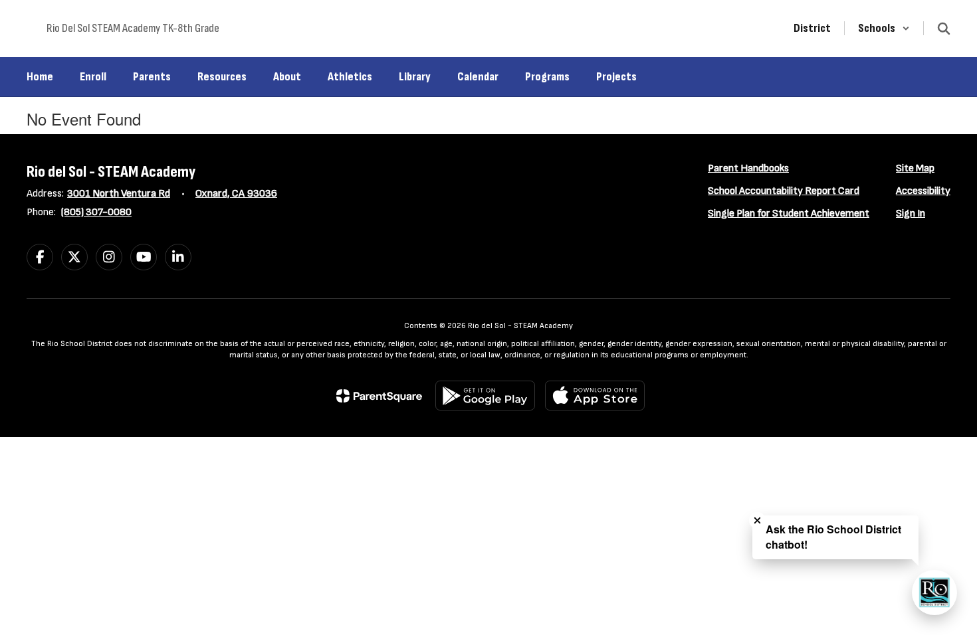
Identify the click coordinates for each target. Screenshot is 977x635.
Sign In (910, 213)
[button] (884, 28)
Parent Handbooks (748, 168)
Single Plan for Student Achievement (788, 213)
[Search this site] (943, 28)
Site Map (915, 168)
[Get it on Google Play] (485, 395)
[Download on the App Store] (595, 395)
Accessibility (923, 191)
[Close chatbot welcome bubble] (757, 520)
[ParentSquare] (379, 396)
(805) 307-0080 (96, 212)
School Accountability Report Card (783, 191)
